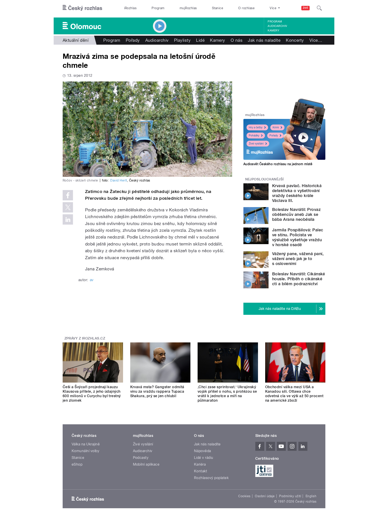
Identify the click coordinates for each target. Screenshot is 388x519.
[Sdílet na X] (68, 207)
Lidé (200, 40)
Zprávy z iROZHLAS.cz (84, 338)
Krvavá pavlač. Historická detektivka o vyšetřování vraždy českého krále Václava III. (297, 193)
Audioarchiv (277, 26)
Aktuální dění (75, 40)
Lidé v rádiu (203, 457)
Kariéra (200, 464)
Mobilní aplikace (146, 464)
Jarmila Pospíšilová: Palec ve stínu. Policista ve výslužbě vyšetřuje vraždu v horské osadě (297, 237)
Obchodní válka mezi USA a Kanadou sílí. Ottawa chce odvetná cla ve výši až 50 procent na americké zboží (294, 394)
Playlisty (182, 40)
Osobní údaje (265, 496)
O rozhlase (246, 8)
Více (315, 40)
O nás (236, 40)
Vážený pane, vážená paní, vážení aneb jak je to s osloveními (298, 258)
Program (158, 8)
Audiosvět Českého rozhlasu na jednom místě (277, 164)
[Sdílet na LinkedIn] (68, 219)
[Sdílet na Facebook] (68, 195)
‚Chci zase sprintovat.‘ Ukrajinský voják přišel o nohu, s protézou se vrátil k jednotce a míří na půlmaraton (227, 394)
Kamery (273, 30)
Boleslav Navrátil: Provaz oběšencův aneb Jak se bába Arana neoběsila (296, 214)
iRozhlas (130, 8)
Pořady (133, 40)
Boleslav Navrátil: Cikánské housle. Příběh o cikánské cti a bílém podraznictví (298, 279)
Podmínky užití (290, 496)
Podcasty (141, 457)
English (311, 496)
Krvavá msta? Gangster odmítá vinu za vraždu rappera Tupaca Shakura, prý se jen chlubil (157, 391)
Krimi (276, 127)
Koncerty (295, 40)
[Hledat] (319, 8)
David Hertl (118, 180)
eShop (77, 464)
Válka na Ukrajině (86, 444)
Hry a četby (255, 127)
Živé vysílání (256, 143)
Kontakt (200, 471)
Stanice (217, 8)
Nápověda (202, 451)
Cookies (244, 496)
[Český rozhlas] (82, 8)
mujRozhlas (188, 8)
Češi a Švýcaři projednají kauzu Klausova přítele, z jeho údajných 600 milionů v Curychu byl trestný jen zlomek (92, 394)
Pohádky (254, 135)
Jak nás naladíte (264, 40)
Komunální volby (85, 451)
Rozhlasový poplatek (211, 478)
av (92, 280)
